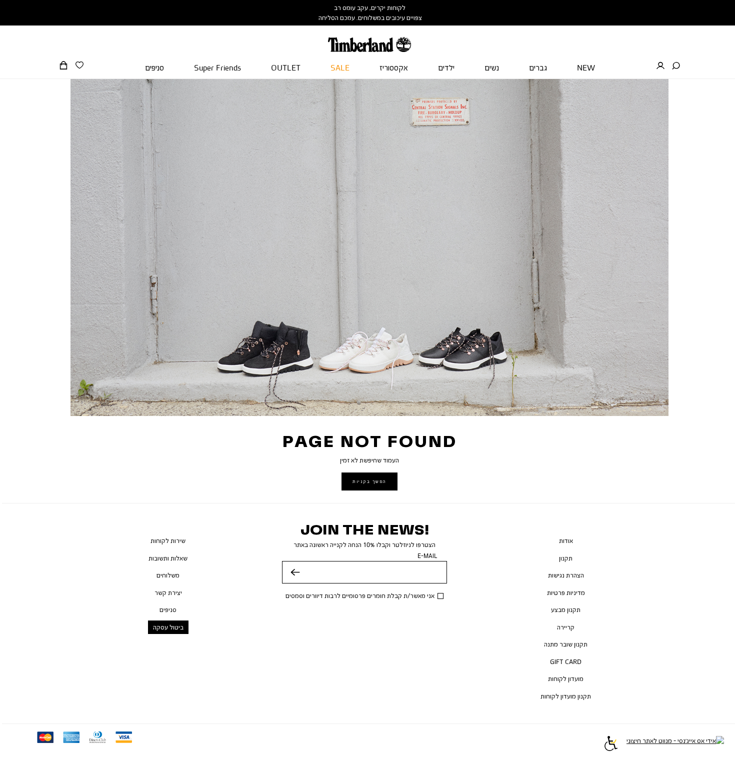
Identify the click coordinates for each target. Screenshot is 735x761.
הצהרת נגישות (566, 575)
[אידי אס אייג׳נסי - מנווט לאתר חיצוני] (675, 745)
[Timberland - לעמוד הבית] (369, 39)
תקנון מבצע (565, 610)
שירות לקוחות (168, 540)
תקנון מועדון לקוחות (565, 696)
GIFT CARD (566, 662)
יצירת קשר (168, 592)
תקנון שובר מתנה (566, 644)
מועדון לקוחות (566, 678)
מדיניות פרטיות (566, 592)
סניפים (168, 610)
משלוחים (168, 575)
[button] (676, 66)
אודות (566, 540)
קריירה (565, 627)
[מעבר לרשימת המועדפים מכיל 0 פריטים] (80, 66)
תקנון (565, 558)
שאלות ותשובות (168, 558)
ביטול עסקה (168, 627)
